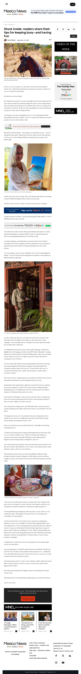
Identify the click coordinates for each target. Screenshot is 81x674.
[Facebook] (57, 29)
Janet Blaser (11, 40)
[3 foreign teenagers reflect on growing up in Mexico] (10, 616)
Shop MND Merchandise (38, 658)
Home (5, 25)
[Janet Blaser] (5, 40)
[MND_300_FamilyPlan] (66, 102)
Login (72, 4)
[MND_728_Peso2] (53, 16)
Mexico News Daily (31, 672)
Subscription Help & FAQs (63, 643)
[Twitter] (63, 29)
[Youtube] (63, 663)
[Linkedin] (68, 29)
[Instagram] (74, 29)
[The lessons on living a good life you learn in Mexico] (27, 616)
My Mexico (12, 25)
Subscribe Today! (28, 599)
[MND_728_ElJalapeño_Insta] (28, 127)
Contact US (57, 648)
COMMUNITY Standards (62, 646)
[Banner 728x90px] (28, 226)
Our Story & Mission (37, 643)
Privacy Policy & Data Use (63, 651)
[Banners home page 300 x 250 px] (66, 76)
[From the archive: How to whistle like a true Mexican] (45, 616)
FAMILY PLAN (34, 645)
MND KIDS (33, 650)
